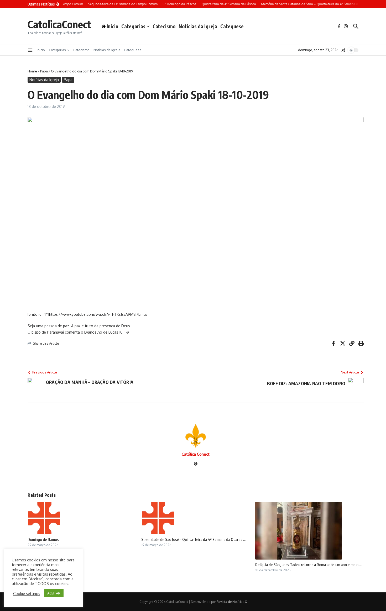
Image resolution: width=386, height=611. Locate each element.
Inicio (41, 50)
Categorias (133, 26)
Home (32, 71)
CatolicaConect (59, 24)
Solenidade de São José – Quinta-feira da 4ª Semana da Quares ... (193, 539)
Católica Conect (196, 454)
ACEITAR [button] (53, 593)
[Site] (195, 464)
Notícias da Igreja (198, 26)
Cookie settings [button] (26, 593)
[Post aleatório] (343, 50)
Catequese (232, 26)
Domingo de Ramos (43, 539)
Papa (44, 71)
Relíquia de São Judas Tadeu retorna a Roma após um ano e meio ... (308, 564)
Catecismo (164, 26)
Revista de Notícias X (232, 602)
